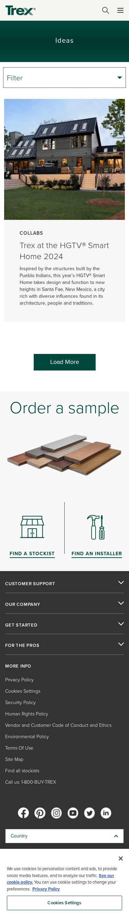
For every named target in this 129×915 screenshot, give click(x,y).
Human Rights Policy (26, 714)
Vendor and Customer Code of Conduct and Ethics (58, 725)
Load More (64, 361)
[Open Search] (105, 10)
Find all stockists (22, 770)
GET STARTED (21, 625)
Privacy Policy (19, 679)
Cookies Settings (64, 902)
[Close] (120, 858)
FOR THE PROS (22, 645)
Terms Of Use (19, 748)
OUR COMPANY (22, 604)
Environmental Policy (27, 736)
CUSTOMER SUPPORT (30, 584)
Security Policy (20, 702)
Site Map (14, 759)
